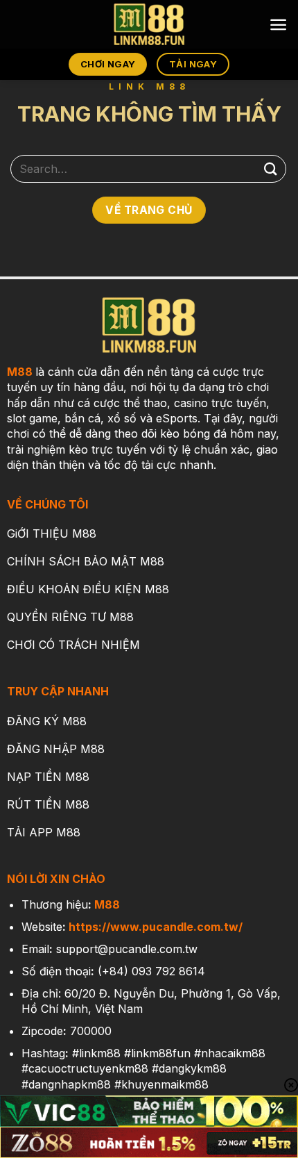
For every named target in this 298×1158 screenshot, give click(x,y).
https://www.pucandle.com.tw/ (156, 927)
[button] (278, 24)
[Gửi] (271, 168)
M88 (20, 372)
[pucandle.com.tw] (149, 24)
